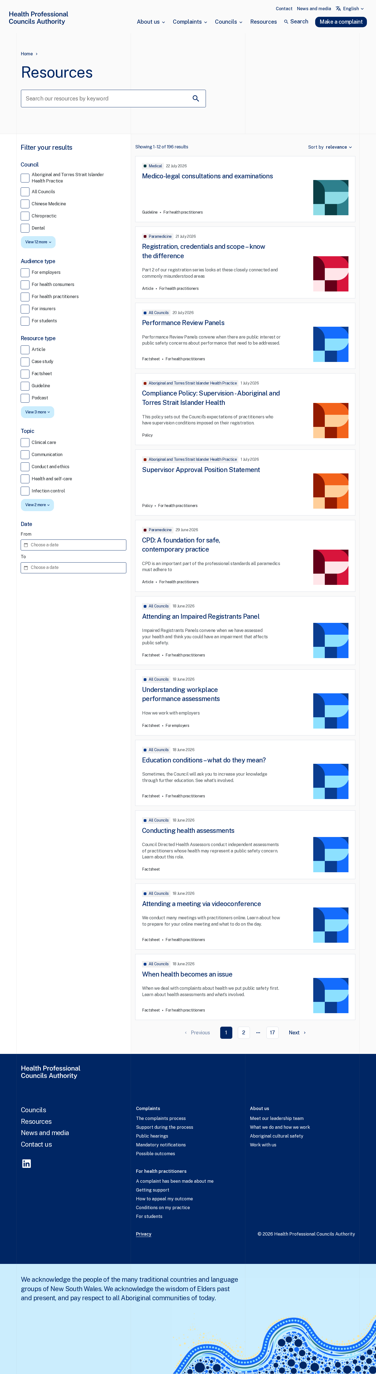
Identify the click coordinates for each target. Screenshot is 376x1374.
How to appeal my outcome (164, 1198)
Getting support (152, 1190)
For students (44, 320)
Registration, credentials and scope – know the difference (203, 251)
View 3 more (35, 412)
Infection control (48, 491)
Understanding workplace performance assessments (181, 694)
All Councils (43, 191)
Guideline (41, 385)
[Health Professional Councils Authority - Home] (38, 19)
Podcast (40, 397)
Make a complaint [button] (341, 21)
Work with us (263, 1144)
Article (38, 349)
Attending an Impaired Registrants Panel (201, 616)
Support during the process (164, 1127)
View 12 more (36, 242)
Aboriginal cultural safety (276, 1136)
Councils (226, 21)
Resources (263, 21)
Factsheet (42, 373)
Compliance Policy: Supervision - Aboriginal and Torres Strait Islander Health (211, 397)
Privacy (143, 1234)
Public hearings (152, 1136)
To (23, 556)
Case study (42, 361)
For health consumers (53, 284)
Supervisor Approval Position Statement (201, 469)
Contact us (36, 1144)
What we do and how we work (280, 1127)
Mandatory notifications (161, 1144)
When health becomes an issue (187, 974)
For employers (46, 272)
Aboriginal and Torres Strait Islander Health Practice (68, 177)
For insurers (43, 308)
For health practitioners (55, 296)
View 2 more (35, 505)
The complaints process (161, 1118)
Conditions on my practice (163, 1207)
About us (148, 21)
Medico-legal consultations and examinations (207, 176)
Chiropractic (44, 216)
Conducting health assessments (188, 830)
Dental (38, 228)
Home (27, 53)
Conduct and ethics (50, 466)
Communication (47, 454)
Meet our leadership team (277, 1118)
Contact (284, 8)
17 (272, 1032)
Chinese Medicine (49, 203)
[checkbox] (25, 178)
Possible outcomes (155, 1153)
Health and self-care (52, 478)
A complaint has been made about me (175, 1181)
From (26, 534)
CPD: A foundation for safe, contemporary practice (181, 544)
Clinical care (44, 442)
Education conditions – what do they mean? (204, 760)
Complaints (187, 21)
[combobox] (354, 8)
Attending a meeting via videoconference (201, 903)
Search (299, 21)
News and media (314, 8)
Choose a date (45, 544)
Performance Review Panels (183, 322)
